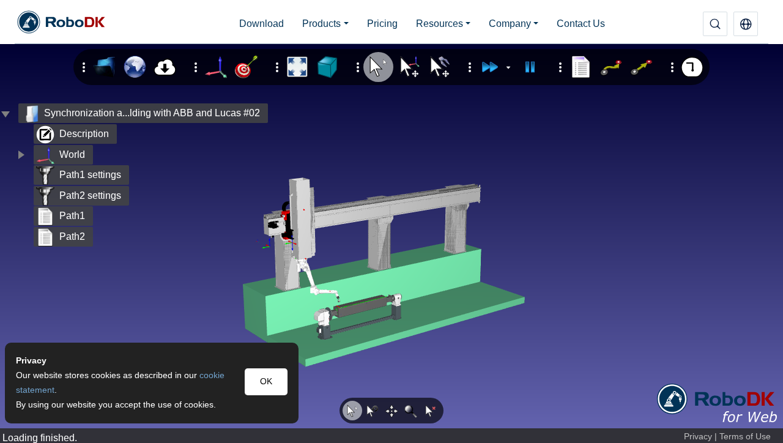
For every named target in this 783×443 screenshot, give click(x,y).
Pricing (382, 23)
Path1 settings (90, 174)
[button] (745, 24)
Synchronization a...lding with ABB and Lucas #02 (152, 113)
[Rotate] (372, 410)
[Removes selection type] (430, 410)
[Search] (715, 24)
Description (84, 133)
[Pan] (391, 410)
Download (261, 23)
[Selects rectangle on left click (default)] (352, 410)
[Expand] (21, 155)
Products (321, 23)
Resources (439, 23)
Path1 (72, 215)
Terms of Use (745, 436)
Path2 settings (90, 195)
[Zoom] (411, 410)
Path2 (72, 236)
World (72, 154)
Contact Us (581, 23)
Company (510, 23)
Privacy (698, 436)
